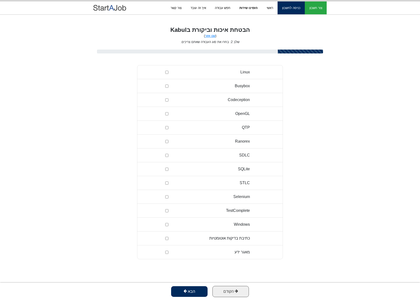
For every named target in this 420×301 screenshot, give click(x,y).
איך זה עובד (198, 8)
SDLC (244, 155)
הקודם (229, 291)
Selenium (241, 197)
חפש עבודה (222, 8)
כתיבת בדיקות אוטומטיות (229, 238)
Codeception (239, 100)
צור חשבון (315, 8)
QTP (246, 127)
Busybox (242, 86)
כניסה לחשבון (291, 8)
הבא (191, 291)
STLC (245, 183)
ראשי (270, 8)
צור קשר (176, 8)
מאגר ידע (242, 252)
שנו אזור (210, 36)
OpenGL (242, 114)
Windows (242, 224)
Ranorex (242, 141)
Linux (245, 72)
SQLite (244, 169)
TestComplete (238, 210)
